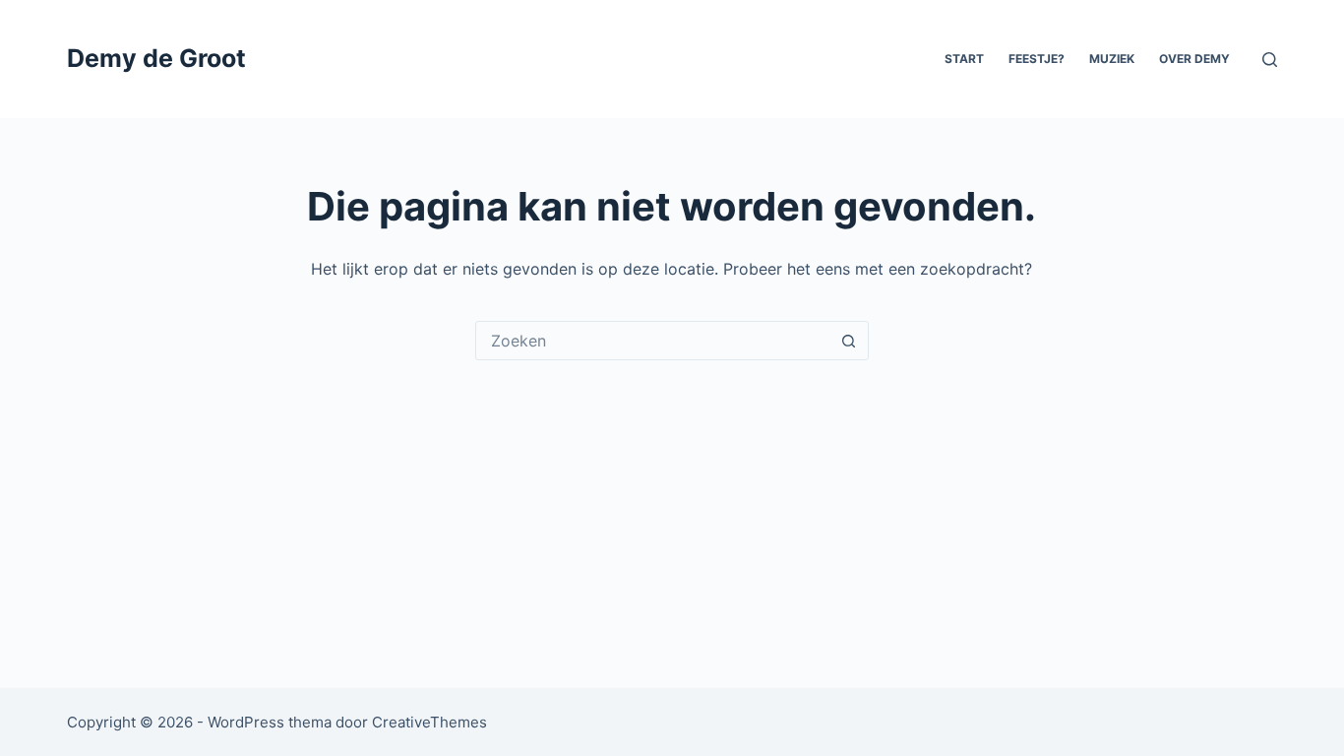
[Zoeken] (1269, 59)
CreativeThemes (429, 722)
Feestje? (1036, 58)
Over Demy (1194, 58)
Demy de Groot (156, 58)
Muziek (1111, 58)
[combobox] (653, 340)
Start (964, 58)
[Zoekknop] (849, 340)
